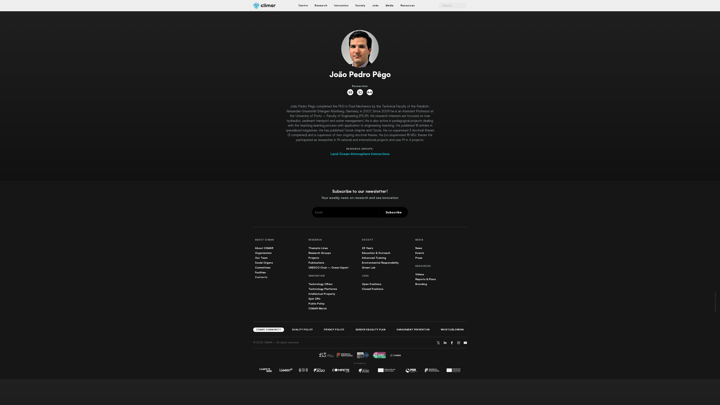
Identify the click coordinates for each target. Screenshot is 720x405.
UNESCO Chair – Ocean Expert (328, 267)
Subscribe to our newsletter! (360, 191)
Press (418, 257)
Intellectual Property (321, 293)
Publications (316, 262)
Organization (263, 252)
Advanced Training (374, 257)
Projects (313, 257)
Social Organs (264, 262)
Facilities (260, 272)
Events (419, 252)
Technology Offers (320, 284)
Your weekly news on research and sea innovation (360, 198)
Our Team (261, 257)
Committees (262, 267)
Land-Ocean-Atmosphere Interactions (360, 154)
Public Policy (316, 303)
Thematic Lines (318, 248)
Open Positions (371, 284)
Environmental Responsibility (380, 262)
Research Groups (319, 252)
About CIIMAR (264, 248)
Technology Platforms (322, 288)
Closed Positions (372, 288)
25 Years (367, 248)
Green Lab (368, 267)
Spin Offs (314, 298)
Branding (421, 284)
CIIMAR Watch (317, 308)
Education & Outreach (376, 252)
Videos (419, 274)
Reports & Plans (425, 279)
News (418, 248)
